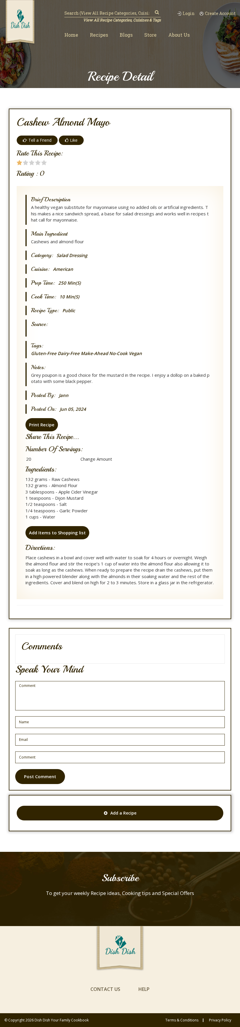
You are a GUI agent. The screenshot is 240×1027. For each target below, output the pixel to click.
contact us (105, 989)
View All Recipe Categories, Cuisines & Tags (122, 20)
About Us (179, 35)
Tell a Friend (40, 140)
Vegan (135, 353)
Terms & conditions (181, 1020)
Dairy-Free (69, 353)
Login (189, 13)
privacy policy (220, 1020)
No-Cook (118, 353)
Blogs (126, 35)
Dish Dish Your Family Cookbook (62, 1020)
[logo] (20, 22)
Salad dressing (71, 255)
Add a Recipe (123, 813)
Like (74, 140)
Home (71, 35)
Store (150, 35)
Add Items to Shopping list (57, 533)
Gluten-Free (43, 353)
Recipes (99, 35)
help (144, 989)
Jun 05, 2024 (73, 409)
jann (63, 395)
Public (68, 310)
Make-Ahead (94, 353)
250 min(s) (69, 283)
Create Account (220, 13)
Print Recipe (41, 425)
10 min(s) (69, 296)
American (63, 269)
